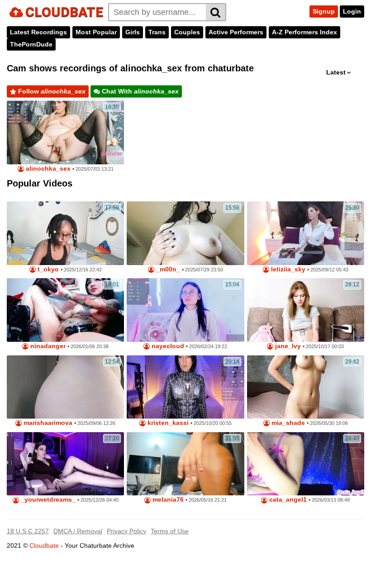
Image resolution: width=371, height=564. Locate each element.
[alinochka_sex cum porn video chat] (65, 132)
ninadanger (47, 346)
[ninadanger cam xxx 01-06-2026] (65, 310)
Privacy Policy (126, 531)
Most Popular (96, 32)
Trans (157, 32)
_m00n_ (167, 269)
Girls (132, 32)
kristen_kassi (167, 423)
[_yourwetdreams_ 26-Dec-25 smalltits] (65, 464)
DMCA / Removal (77, 531)
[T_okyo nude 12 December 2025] (65, 233)
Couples (187, 32)
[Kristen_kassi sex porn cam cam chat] (185, 387)
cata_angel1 (287, 499)
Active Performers (236, 32)
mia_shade (287, 423)
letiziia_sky (287, 269)
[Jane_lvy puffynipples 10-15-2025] (305, 310)
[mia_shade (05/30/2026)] (305, 387)
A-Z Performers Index (304, 32)
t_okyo (47, 269)
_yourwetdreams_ (47, 499)
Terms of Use (170, 531)
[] (216, 12)
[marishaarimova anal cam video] (65, 387)
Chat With (139, 91)
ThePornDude (31, 44)
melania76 (167, 499)
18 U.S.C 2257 (28, 531)
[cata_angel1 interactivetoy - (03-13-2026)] (305, 464)
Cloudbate (44, 545)
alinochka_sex (47, 168)
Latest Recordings (38, 32)
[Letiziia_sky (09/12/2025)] (305, 233)
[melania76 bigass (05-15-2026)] (185, 464)
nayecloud (167, 346)
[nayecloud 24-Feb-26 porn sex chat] (185, 310)
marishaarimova (47, 423)
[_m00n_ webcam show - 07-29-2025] (185, 233)
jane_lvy (287, 346)
